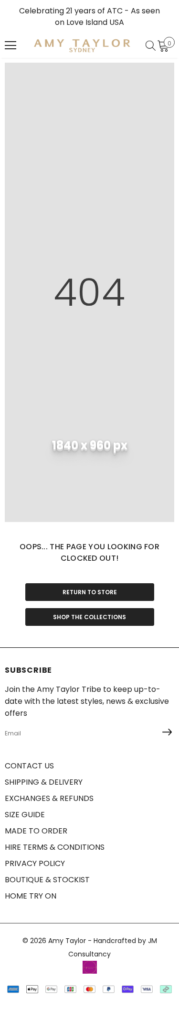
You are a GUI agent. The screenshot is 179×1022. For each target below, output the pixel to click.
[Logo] (82, 45)
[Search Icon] (151, 45)
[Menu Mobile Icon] (10, 45)
